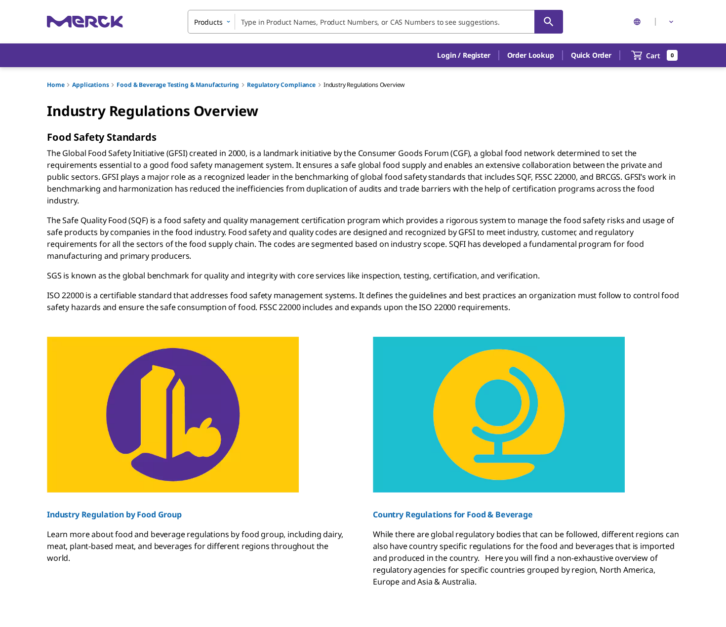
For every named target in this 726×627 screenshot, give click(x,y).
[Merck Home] (85, 21)
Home (55, 84)
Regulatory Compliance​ (281, 84)
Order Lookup (530, 55)
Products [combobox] (208, 22)
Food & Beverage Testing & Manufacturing (178, 84)
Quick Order (591, 55)
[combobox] (375, 22)
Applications (90, 84)
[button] (463, 55)
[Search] (548, 22)
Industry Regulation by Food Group (114, 514)
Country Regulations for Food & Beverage (453, 514)
